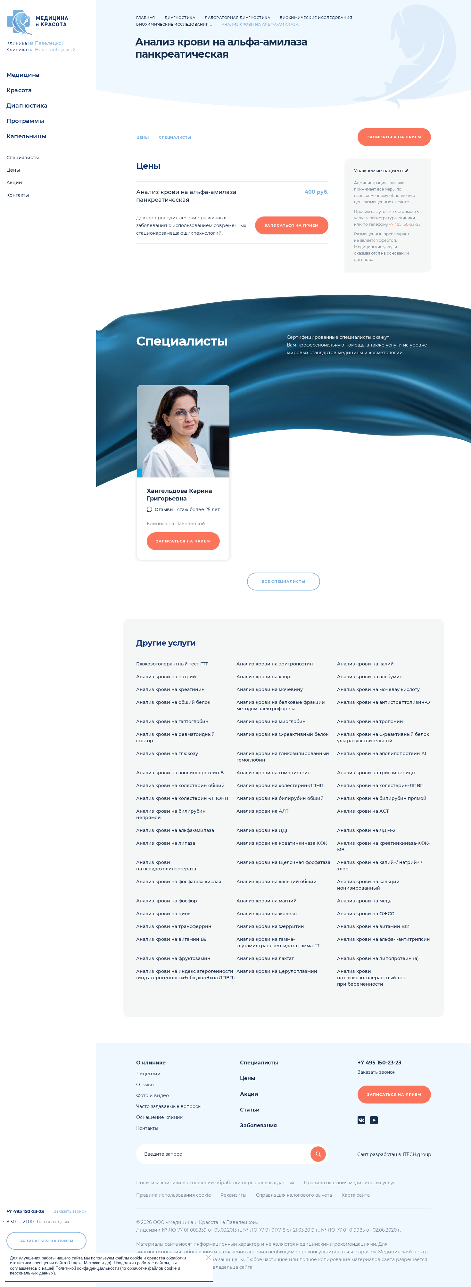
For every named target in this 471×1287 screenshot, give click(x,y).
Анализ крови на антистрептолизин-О (383, 702)
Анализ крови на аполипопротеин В (180, 773)
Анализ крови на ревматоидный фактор (175, 737)
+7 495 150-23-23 (25, 1211)
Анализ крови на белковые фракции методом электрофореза (280, 705)
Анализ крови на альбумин (370, 677)
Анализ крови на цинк (163, 913)
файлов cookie (162, 1268)
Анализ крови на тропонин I (371, 721)
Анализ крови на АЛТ (262, 811)
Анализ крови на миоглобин (271, 721)
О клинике (151, 1063)
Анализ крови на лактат (265, 958)
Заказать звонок (70, 1211)
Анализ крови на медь (364, 901)
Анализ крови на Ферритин (270, 926)
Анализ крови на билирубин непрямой (171, 814)
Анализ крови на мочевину (269, 689)
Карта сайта (356, 1195)
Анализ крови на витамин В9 (171, 939)
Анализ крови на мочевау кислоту (378, 689)
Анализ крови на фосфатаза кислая (178, 881)
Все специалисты (283, 581)
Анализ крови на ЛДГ (262, 830)
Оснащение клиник (159, 1117)
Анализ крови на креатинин (170, 689)
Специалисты (22, 157)
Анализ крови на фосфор (166, 901)
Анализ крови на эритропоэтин (274, 664)
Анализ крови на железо (266, 913)
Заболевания (258, 1125)
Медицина (23, 75)
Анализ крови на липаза (165, 843)
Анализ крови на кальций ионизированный (368, 885)
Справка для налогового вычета (294, 1195)
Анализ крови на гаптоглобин (172, 721)
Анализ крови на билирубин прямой (381, 798)
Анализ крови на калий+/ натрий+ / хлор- (379, 865)
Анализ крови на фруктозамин (173, 958)
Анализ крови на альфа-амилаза (175, 830)
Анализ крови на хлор (263, 677)
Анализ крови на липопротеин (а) (378, 958)
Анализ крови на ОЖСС (365, 913)
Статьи (250, 1110)
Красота (19, 90)
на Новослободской (52, 50)
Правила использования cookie (173, 1195)
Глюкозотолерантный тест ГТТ (172, 664)
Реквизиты (233, 1195)
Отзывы (164, 509)
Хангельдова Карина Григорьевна (179, 494)
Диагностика (26, 106)
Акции (14, 182)
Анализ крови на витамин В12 (373, 926)
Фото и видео (152, 1095)
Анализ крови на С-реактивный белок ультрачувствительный (383, 737)
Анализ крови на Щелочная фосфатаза (283, 862)
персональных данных (32, 1272)
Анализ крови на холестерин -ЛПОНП (182, 798)
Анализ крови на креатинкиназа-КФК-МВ (383, 846)
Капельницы (26, 136)
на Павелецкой (46, 43)
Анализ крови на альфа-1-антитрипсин (383, 939)
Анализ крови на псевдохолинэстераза (166, 865)
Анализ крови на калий (365, 664)
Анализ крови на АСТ (363, 811)
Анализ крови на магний (266, 901)
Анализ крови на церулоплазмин (276, 971)
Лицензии (148, 1074)
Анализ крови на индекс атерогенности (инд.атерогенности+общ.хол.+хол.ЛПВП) (185, 974)
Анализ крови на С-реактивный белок (282, 734)
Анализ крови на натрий (166, 677)
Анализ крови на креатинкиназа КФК (281, 843)
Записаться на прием (47, 1241)
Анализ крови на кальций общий (276, 881)
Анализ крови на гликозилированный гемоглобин (282, 757)
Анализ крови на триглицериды (376, 773)
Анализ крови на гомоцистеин (273, 773)
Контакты (17, 195)
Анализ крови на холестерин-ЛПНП (280, 785)
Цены (13, 170)
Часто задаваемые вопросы (169, 1106)
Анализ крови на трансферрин (173, 926)
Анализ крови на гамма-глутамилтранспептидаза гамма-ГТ (277, 942)
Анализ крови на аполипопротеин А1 (381, 753)
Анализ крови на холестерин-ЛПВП (380, 785)
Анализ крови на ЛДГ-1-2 (366, 830)
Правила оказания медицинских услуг (349, 1182)
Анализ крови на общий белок (173, 702)
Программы (25, 121)
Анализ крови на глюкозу (167, 753)
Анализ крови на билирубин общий (280, 798)
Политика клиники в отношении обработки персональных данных (215, 1182)
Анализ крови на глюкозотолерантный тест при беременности (372, 977)
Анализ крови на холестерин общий (180, 785)
